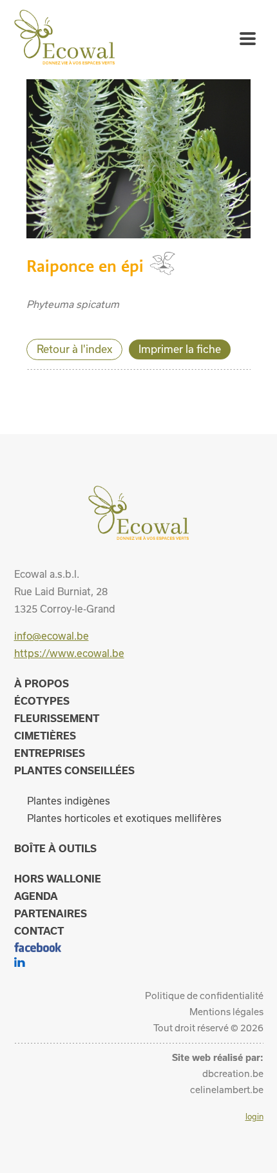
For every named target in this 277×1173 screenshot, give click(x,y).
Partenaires (50, 913)
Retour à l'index (74, 349)
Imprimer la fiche (179, 349)
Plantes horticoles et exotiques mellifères (124, 818)
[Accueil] (64, 60)
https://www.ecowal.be (69, 653)
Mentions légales (226, 1011)
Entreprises (49, 753)
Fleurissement (56, 718)
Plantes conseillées (74, 770)
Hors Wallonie (57, 878)
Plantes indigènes (68, 800)
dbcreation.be (232, 1073)
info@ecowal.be (51, 636)
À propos (41, 683)
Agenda (36, 896)
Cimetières (45, 735)
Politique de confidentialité (204, 995)
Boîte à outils (55, 848)
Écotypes (42, 701)
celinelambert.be (226, 1089)
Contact (39, 931)
